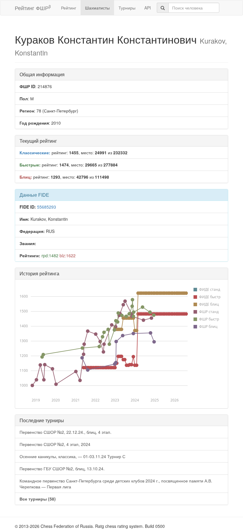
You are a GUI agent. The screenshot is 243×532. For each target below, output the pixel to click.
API (147, 8)
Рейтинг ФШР (33, 8)
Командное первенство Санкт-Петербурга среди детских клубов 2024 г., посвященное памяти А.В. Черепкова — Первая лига (116, 484)
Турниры (127, 8)
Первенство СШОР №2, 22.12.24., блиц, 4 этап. (65, 432)
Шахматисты (97, 8)
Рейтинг (68, 8)
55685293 (46, 207)
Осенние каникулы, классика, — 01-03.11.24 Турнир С (72, 456)
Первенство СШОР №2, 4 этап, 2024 (55, 444)
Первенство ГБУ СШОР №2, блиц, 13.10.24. (62, 468)
